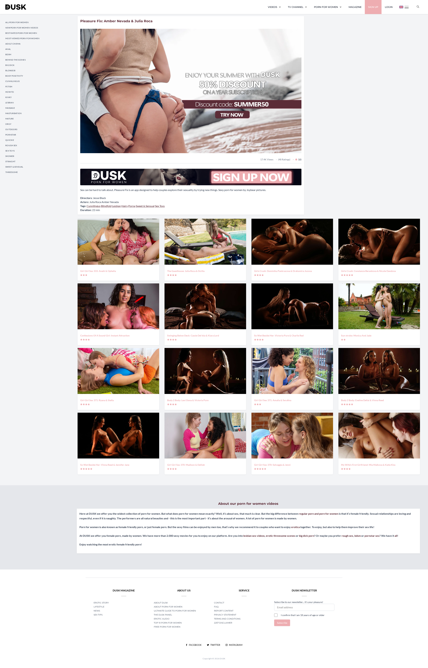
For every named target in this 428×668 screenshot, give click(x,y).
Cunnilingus (12, 81)
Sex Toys (10, 150)
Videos (272, 7)
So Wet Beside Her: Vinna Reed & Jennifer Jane (104, 464)
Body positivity (14, 76)
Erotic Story (101, 602)
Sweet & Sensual (14, 167)
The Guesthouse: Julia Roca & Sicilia (185, 271)
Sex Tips (98, 614)
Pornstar (10, 134)
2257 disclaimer (223, 623)
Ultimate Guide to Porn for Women (175, 610)
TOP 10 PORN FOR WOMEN (168, 623)
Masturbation (13, 113)
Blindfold (106, 206)
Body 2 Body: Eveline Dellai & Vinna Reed (362, 400)
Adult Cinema (13, 43)
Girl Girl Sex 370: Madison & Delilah (186, 464)
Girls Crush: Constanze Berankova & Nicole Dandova (368, 271)
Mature (9, 118)
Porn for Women (326, 7)
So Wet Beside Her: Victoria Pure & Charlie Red (279, 335)
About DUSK (161, 602)
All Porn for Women (17, 22)
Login (389, 7)
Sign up (373, 7)
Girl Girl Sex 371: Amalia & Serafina (272, 400)
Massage (10, 108)
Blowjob (10, 70)
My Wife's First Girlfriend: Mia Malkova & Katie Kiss (368, 464)
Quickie (9, 140)
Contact (219, 602)
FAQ (216, 606)
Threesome (11, 172)
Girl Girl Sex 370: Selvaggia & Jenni (272, 464)
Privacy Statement (225, 614)
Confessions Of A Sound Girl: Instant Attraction (105, 335)
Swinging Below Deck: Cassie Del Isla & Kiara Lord (193, 335)
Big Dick (9, 65)
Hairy (124, 206)
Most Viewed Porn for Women (22, 38)
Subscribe (282, 622)
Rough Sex (11, 145)
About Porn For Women (168, 606)
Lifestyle (99, 606)
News (97, 610)
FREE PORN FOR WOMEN (167, 627)
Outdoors (11, 129)
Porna (131, 206)
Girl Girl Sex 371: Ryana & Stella (97, 400)
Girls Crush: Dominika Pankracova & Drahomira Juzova (283, 271)
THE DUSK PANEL (163, 614)
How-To (9, 92)
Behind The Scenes (15, 60)
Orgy (8, 124)
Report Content (223, 610)
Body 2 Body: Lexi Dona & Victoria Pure (187, 400)
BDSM (8, 54)
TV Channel (295, 7)
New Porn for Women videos (21, 27)
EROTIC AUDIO (161, 619)
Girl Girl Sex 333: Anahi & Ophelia (98, 271)
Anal (8, 49)
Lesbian (9, 102)
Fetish (8, 86)
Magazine (355, 7)
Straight (10, 161)
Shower (9, 156)
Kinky (8, 97)
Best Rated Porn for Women (21, 33)
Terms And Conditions (227, 619)
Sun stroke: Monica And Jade (356, 335)
